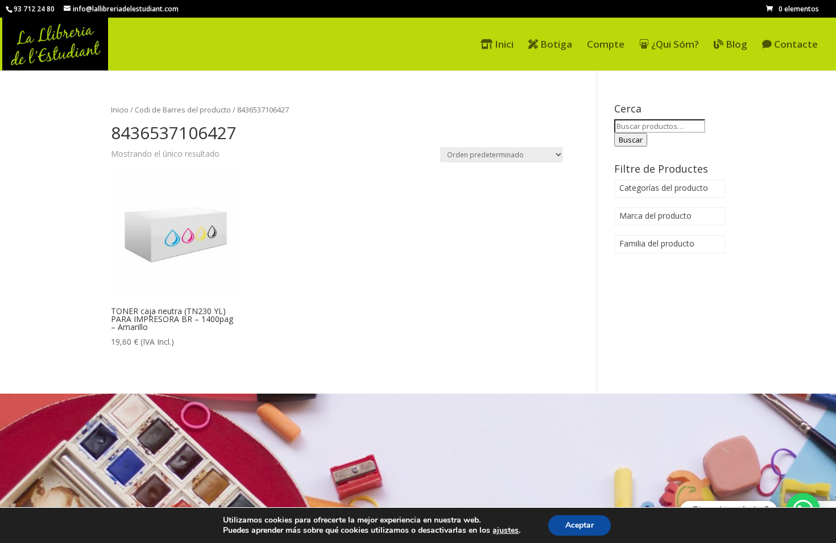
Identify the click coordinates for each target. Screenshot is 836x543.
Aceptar (579, 525)
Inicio (120, 110)
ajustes (506, 530)
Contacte (795, 45)
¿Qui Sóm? (674, 45)
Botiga (555, 45)
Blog (735, 45)
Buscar (631, 140)
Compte (605, 45)
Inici (503, 45)
